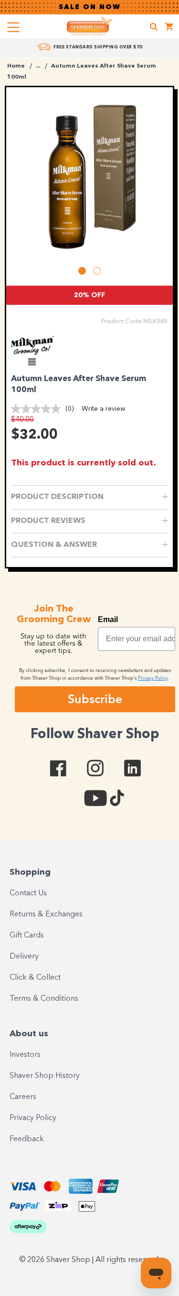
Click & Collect (35, 978)
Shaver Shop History (45, 1076)
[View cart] (169, 28)
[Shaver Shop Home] (90, 25)
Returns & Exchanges (46, 914)
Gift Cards (27, 935)
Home (16, 66)
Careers (23, 1097)
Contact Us (28, 893)
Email (108, 619)
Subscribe (95, 699)
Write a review (103, 408)
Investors (25, 1055)
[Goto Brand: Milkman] (37, 363)
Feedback (27, 1139)
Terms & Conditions (44, 999)
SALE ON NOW (90, 7)
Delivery (24, 956)
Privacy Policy (33, 1118)
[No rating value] (38, 409)
